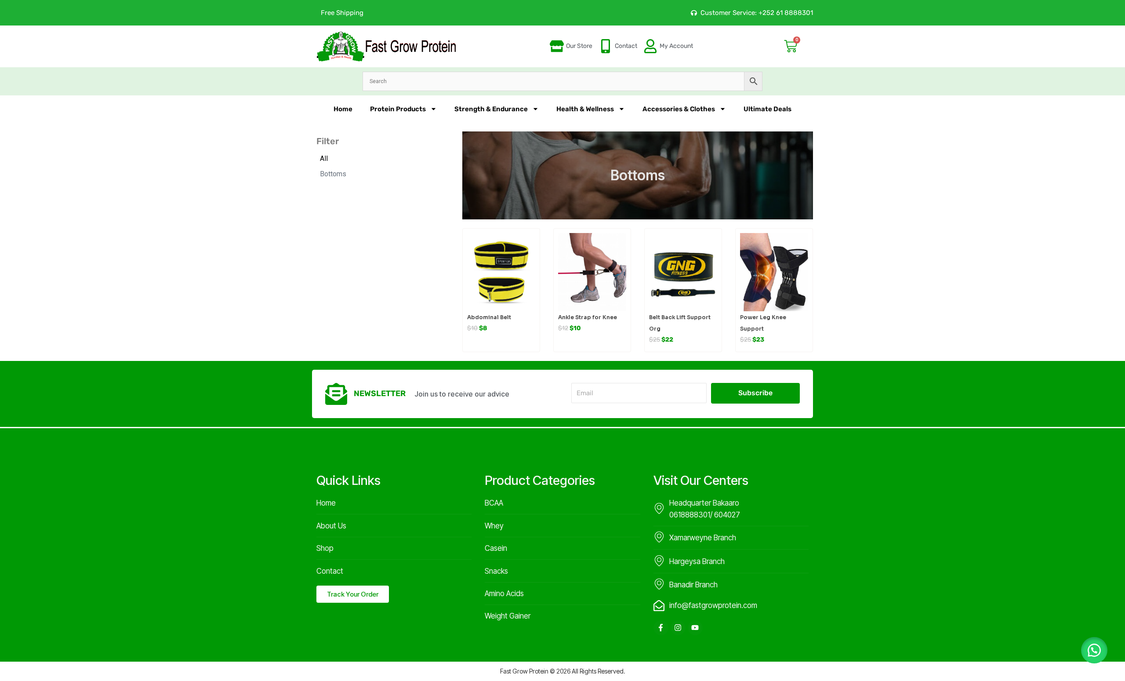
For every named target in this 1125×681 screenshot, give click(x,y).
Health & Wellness (585, 109)
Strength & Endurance (491, 109)
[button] (1094, 650)
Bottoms (333, 174)
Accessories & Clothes (678, 109)
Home (343, 109)
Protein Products (398, 109)
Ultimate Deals (767, 109)
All (324, 158)
